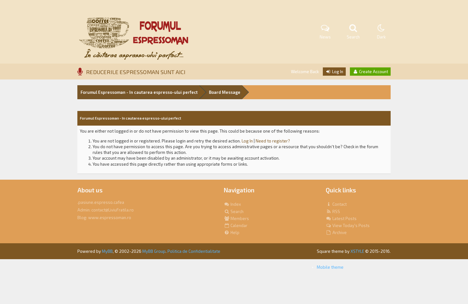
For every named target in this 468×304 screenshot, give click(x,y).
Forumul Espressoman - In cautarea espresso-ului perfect (139, 92)
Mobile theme (330, 267)
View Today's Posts (350, 225)
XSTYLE (357, 251)
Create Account (373, 71)
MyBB (107, 251)
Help (234, 232)
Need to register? (273, 140)
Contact (339, 204)
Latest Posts (344, 218)
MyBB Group (154, 251)
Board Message (224, 92)
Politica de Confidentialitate (193, 251)
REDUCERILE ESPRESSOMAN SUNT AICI (135, 71)
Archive (339, 232)
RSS (335, 211)
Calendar (238, 225)
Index (235, 204)
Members (239, 218)
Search (237, 211)
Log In (337, 71)
